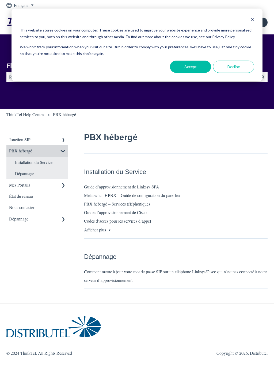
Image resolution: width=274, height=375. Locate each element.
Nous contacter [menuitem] (22, 207)
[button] (63, 140)
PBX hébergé (64, 114)
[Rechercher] (262, 77)
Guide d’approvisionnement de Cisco (115, 212)
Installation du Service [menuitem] (33, 162)
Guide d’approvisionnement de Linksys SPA (121, 187)
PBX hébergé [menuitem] (20, 150)
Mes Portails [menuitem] (19, 185)
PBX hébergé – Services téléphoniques (117, 204)
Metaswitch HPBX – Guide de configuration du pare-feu (132, 195)
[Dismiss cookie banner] (252, 20)
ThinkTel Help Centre (25, 114)
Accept (190, 66)
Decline (233, 66)
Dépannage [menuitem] (24, 173)
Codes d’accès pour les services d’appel (117, 221)
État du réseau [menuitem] (21, 196)
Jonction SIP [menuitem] (20, 139)
